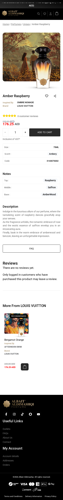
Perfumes (16, 24)
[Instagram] (14, 414)
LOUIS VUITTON (11, 354)
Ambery (53, 154)
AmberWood (49, 194)
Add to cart (44, 132)
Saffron (52, 187)
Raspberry (50, 180)
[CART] (56, 13)
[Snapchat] (30, 414)
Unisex (26, 24)
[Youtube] (38, 414)
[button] (25, 366)
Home (6, 24)
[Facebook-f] (6, 414)
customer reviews (27, 116)
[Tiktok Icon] (22, 414)
